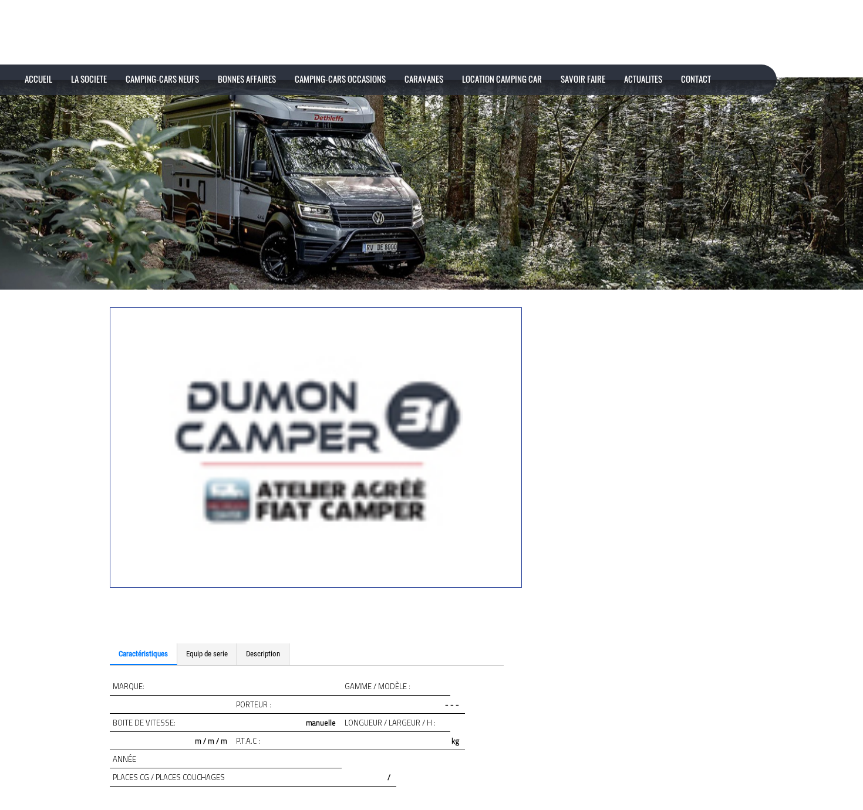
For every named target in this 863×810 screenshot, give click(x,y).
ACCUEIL (38, 78)
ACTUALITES (643, 78)
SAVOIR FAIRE (583, 78)
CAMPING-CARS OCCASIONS (340, 78)
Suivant (116, 626)
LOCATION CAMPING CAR (502, 78)
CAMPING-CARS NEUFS (162, 78)
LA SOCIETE (89, 78)
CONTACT (696, 78)
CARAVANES (423, 78)
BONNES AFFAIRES (247, 78)
